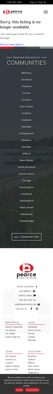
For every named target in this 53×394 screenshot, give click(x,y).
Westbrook (26, 214)
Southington (26, 187)
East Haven (26, 106)
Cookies (31, 336)
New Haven (26, 160)
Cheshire (26, 86)
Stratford (26, 194)
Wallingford (26, 200)
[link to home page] (26, 271)
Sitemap (32, 340)
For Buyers (10, 330)
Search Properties (13, 327)
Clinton (26, 93)
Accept (19, 390)
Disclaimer (33, 327)
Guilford (26, 113)
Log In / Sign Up (12, 336)
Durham (26, 99)
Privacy (31, 333)
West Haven (26, 207)
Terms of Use (34, 330)
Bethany (27, 72)
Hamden (26, 126)
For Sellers (10, 333)
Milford (26, 153)
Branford (26, 79)
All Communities (26, 236)
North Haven (26, 173)
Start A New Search (11, 44)
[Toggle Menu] (46, 12)
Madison (26, 140)
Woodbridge (26, 220)
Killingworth (26, 133)
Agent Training (12, 366)
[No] (49, 384)
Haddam (26, 120)
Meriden (26, 146)
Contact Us (10, 359)
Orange (26, 180)
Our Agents (10, 356)
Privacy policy (32, 390)
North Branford (26, 167)
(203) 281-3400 (14, 2)
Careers (9, 362)
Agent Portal (11, 369)
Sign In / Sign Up (38, 2)
